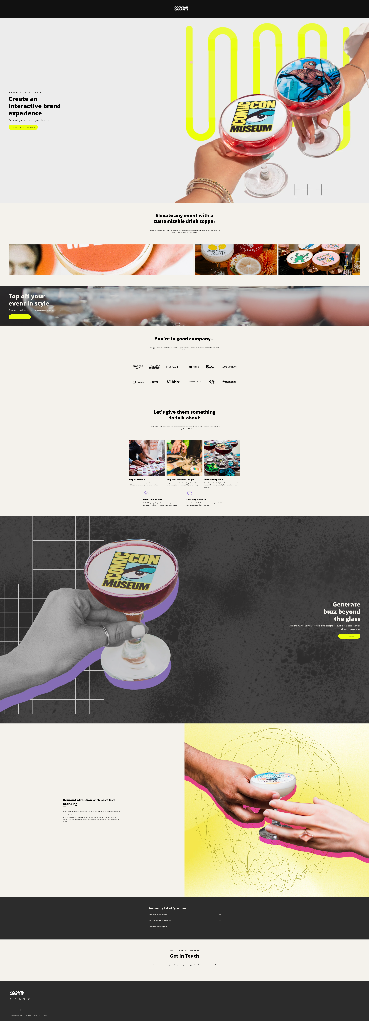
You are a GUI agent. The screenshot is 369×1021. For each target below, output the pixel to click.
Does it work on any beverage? (158, 914)
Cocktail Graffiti (18, 1015)
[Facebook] (15, 998)
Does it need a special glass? (157, 926)
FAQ (45, 1015)
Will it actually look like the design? (159, 920)
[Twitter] (11, 998)
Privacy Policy (28, 1015)
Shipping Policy (38, 1015)
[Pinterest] (24, 998)
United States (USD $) (15, 1010)
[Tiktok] (29, 998)
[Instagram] (20, 998)
